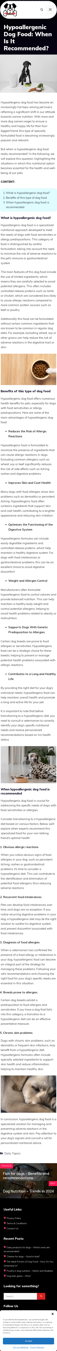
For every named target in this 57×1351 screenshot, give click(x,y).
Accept (28, 1341)
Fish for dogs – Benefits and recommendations (26, 1175)
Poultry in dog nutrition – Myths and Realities (30, 1270)
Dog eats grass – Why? (19, 1275)
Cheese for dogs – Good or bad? (23, 1256)
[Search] (41, 1296)
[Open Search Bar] (42, 9)
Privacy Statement (37, 1347)
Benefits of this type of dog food (26, 197)
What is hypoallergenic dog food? (28, 193)
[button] (52, 1313)
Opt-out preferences (21, 1347)
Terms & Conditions (17, 1223)
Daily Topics (12, 1153)
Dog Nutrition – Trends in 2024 (28, 1191)
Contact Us (12, 1228)
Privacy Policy (14, 1218)
